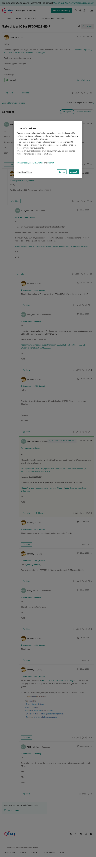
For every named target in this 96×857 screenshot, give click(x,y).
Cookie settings (24, 172)
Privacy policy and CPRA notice (30, 162)
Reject (62, 172)
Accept (73, 172)
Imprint (50, 162)
